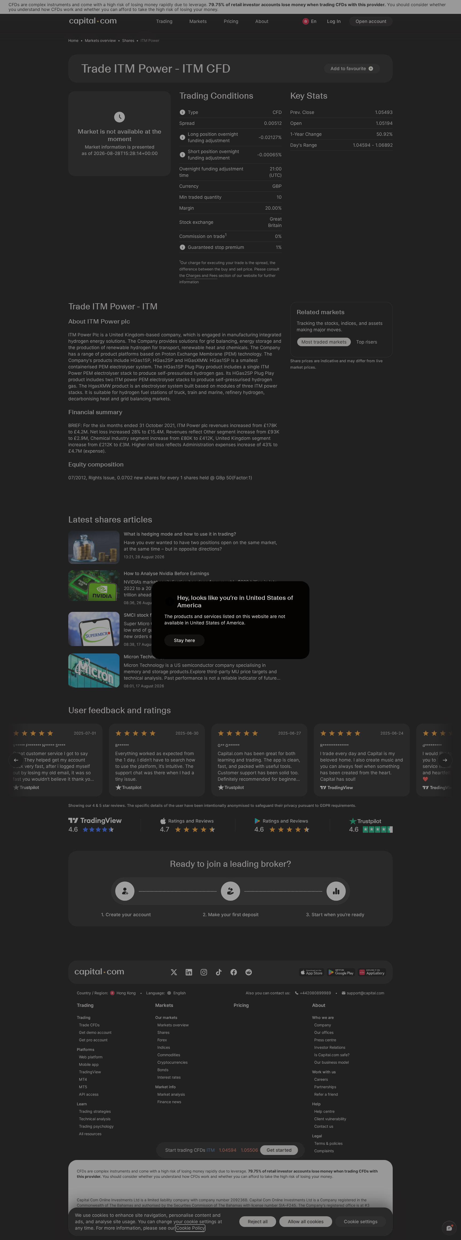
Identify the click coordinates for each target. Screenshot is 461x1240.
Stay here (184, 640)
